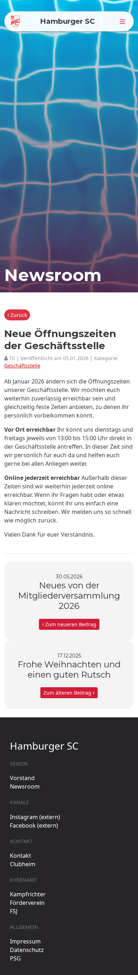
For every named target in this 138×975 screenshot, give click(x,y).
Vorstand (22, 778)
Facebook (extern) (34, 825)
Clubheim (22, 864)
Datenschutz (27, 950)
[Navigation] (122, 21)
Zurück (18, 315)
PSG (15, 958)
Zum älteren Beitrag (68, 692)
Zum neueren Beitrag (70, 624)
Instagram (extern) (35, 817)
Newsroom (25, 786)
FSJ (13, 911)
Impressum (25, 941)
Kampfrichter (28, 894)
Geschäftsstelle (22, 365)
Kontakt (20, 855)
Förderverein (27, 903)
